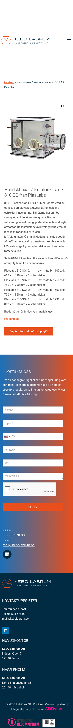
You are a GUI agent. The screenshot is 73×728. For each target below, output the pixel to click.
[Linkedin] (7, 554)
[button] (69, 40)
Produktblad (11, 318)
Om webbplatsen (55, 704)
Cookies (38, 704)
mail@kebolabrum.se (19, 545)
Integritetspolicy (21, 709)
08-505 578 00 (14, 535)
